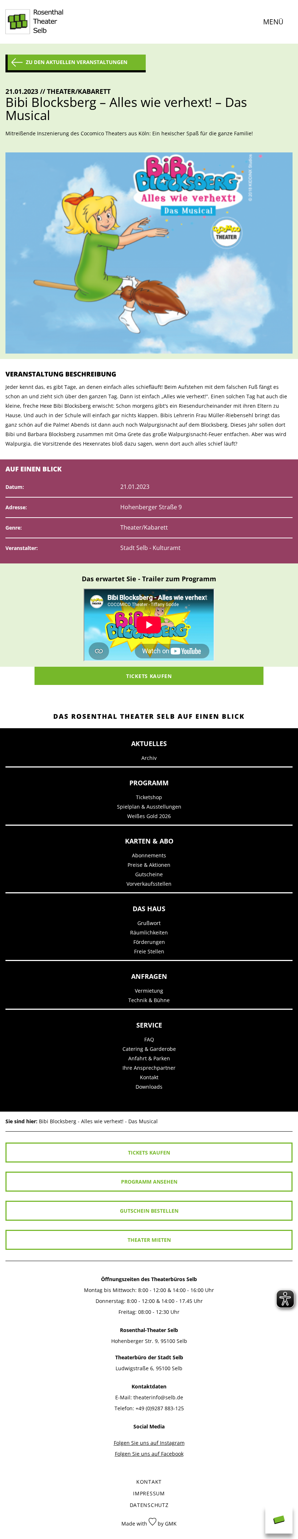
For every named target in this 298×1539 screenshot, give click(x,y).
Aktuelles (149, 743)
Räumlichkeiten (149, 932)
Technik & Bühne (149, 1000)
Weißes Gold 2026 (149, 816)
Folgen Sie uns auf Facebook (149, 1453)
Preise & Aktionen (149, 864)
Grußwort (149, 923)
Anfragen (149, 976)
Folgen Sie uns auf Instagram (149, 1442)
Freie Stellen (149, 951)
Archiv (149, 757)
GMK (171, 1523)
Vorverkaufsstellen (149, 883)
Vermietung (149, 990)
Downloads (149, 1086)
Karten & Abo (149, 841)
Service (149, 1025)
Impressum (149, 1493)
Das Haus (149, 908)
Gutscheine (149, 874)
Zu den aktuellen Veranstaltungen (77, 62)
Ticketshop (149, 797)
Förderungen (149, 941)
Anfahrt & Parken (149, 1058)
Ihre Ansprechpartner (149, 1067)
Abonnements (149, 855)
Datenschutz (149, 1505)
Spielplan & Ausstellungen (149, 806)
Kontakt (149, 1077)
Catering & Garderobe (149, 1048)
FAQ (149, 1039)
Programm (149, 782)
